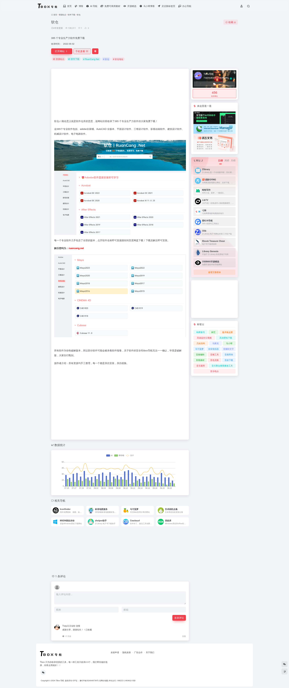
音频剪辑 (229, 354)
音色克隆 (214, 359)
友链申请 (115, 652)
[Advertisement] (120, 95)
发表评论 (179, 617)
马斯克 (215, 343)
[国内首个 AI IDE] (214, 117)
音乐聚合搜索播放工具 (222, 365)
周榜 (226, 160)
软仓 (56, 121)
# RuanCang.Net (91, 59)
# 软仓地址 (118, 59)
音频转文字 (228, 348)
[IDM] (214, 128)
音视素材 (200, 359)
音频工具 (214, 354)
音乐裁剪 (200, 365)
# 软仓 (106, 59)
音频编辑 (200, 354)
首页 (55, 14)
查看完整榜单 (214, 272)
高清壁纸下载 (225, 337)
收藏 (232, 22)
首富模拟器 (213, 348)
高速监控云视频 (204, 337)
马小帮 (229, 343)
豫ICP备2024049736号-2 (90, 680)
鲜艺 (213, 332)
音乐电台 (214, 371)
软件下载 (71, 14)
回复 (184, 636)
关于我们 (150, 652)
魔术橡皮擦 (227, 332)
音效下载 (229, 359)
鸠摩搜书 (200, 332)
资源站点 (62, 14)
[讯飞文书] (214, 142)
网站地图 (104, 680)
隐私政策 (126, 652)
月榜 (233, 160)
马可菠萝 (199, 348)
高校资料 (201, 343)
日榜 (220, 160)
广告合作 (138, 652)
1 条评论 (60, 576)
